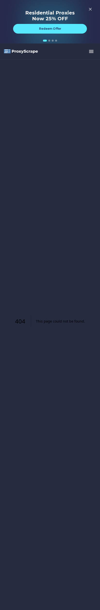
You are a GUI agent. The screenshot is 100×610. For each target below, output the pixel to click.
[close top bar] (90, 9)
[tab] (45, 41)
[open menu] (91, 51)
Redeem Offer (50, 28)
